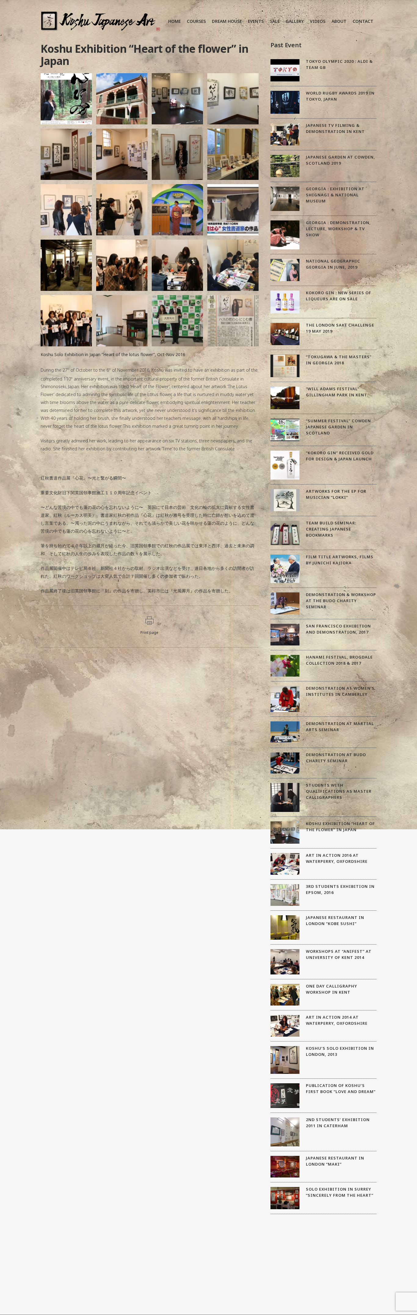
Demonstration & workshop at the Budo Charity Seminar (341, 600)
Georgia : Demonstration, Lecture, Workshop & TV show (338, 229)
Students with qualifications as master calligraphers (339, 791)
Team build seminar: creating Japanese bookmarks (331, 529)
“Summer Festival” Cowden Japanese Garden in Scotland (338, 427)
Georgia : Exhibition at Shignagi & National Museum (335, 195)
